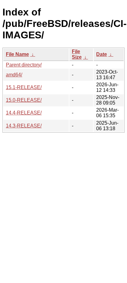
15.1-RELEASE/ (24, 87)
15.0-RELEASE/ (24, 100)
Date (101, 54)
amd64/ (14, 74)
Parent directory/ (24, 64)
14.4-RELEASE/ (24, 112)
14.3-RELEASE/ (24, 125)
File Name (17, 54)
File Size (77, 54)
